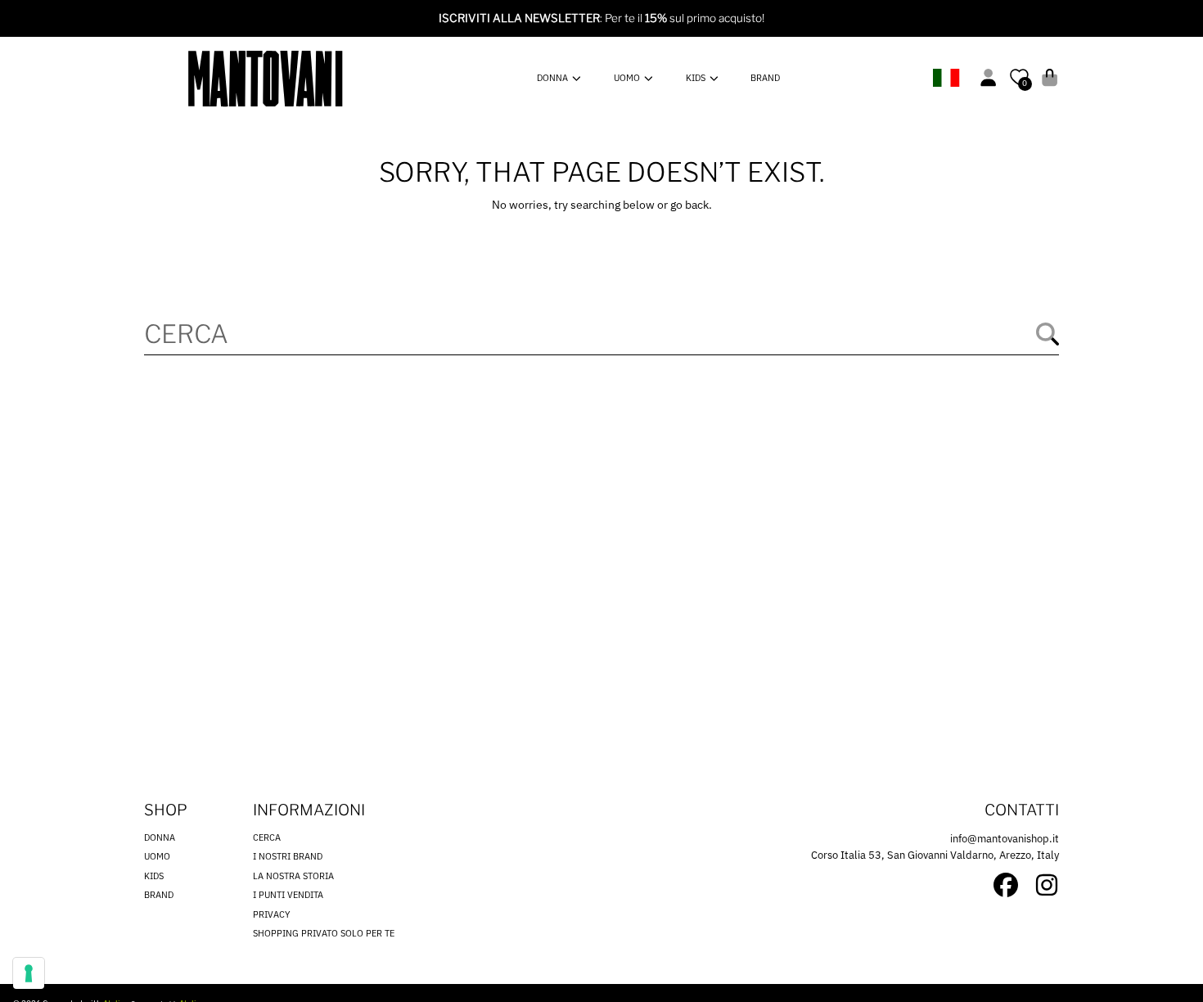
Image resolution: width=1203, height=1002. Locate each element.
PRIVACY (272, 914)
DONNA (553, 78)
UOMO (628, 78)
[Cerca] (1047, 334)
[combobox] (601, 333)
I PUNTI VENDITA (288, 894)
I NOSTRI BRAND (287, 856)
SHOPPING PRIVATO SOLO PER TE (323, 933)
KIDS (697, 78)
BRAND (158, 894)
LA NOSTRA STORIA (293, 876)
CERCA (267, 837)
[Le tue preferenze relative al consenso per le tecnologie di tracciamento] (28, 973)
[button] (1049, 77)
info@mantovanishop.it (1004, 839)
